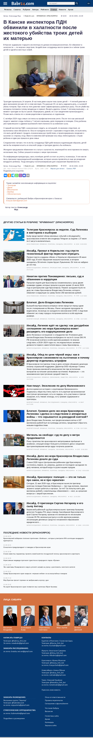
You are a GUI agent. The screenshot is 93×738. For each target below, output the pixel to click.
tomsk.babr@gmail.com (58, 685)
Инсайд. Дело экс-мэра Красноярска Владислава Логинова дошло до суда (58, 457)
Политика (51, 244)
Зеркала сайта (51, 725)
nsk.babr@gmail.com (57, 675)
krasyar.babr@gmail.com (16, 201)
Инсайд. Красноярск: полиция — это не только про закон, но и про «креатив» (56, 478)
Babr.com (22, 3)
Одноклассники (14, 194)
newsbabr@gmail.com (20, 643)
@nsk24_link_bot (57, 673)
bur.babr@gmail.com (57, 646)
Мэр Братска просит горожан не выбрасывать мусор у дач (26, 580)
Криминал (41, 16)
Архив (70, 10)
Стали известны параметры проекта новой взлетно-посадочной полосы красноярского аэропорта (41, 554)
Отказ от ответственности (55, 697)
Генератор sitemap (55, 733)
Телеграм (11, 185)
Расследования (53, 402)
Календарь (49, 722)
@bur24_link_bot (57, 643)
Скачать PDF (71, 168)
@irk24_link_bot (56, 653)
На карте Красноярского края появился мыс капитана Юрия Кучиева (30, 587)
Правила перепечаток (54, 700)
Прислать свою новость (51, 690)
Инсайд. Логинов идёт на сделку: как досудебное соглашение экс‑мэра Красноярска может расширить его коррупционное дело (58, 328)
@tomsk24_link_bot (57, 682)
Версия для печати (57, 168)
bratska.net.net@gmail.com (22, 651)
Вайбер (10, 192)
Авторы (35, 10)
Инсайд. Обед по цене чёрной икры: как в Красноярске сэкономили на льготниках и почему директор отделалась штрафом (58, 357)
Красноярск (52, 16)
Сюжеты (17, 10)
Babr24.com (29, 16)
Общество (64, 377)
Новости (62, 10)
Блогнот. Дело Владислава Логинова (50, 302)
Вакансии (49, 711)
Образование (55, 377)
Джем (9, 188)
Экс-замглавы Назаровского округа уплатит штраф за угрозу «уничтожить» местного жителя (39, 567)
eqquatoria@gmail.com (20, 705)
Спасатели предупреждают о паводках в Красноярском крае (27, 547)
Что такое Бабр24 (52, 708)
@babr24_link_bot (19, 641)
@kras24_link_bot (57, 663)
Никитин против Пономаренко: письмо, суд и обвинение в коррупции (55, 278)
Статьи (54, 10)
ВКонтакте (12, 190)
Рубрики (26, 10)
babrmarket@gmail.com (20, 713)
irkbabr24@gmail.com (57, 655)
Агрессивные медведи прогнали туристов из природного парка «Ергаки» (31, 560)
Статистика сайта (52, 716)
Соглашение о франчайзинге (56, 703)
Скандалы (59, 244)
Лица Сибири (12, 599)
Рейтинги (45, 10)
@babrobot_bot (18, 703)
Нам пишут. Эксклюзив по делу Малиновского (56, 385)
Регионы (7, 10)
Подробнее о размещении (14, 718)
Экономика (60, 449)
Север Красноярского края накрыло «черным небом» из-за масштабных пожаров (35, 573)
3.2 (17, 733)
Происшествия (55, 267)
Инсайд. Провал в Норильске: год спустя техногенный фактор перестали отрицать (53, 252)
